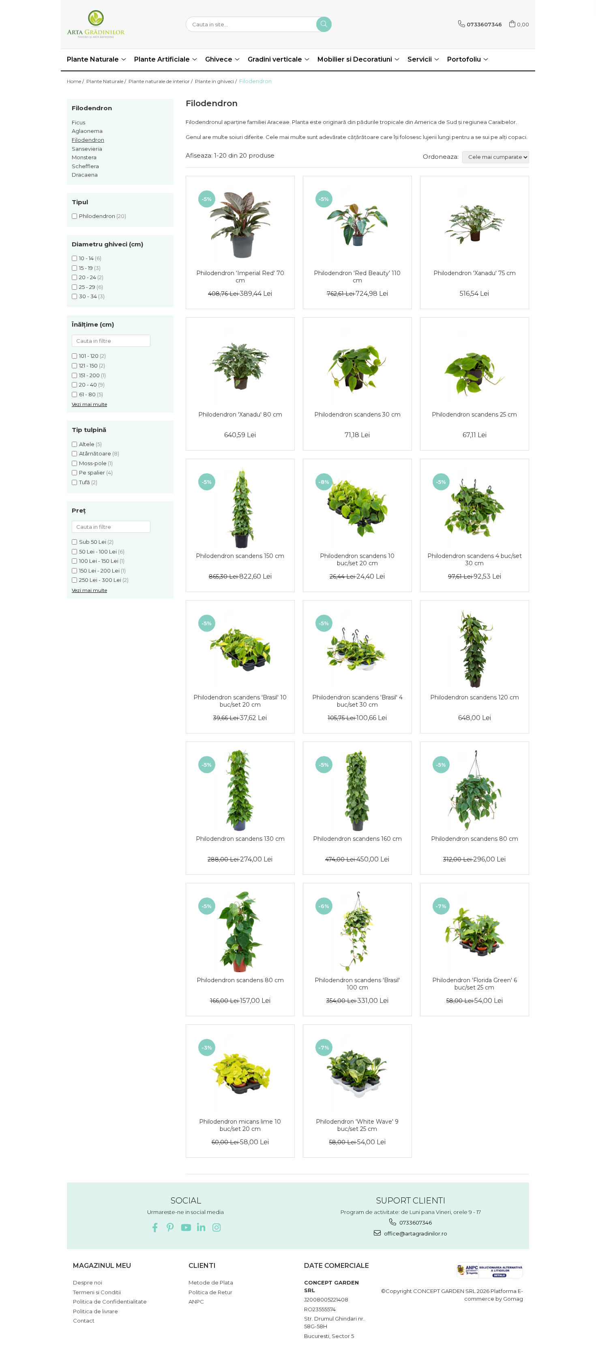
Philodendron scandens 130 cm (240, 838)
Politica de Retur (210, 1292)
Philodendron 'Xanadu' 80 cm (240, 414)
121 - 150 (88, 365)
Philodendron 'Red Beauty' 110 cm (357, 276)
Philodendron (97, 216)
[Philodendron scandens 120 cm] (475, 649)
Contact (83, 1320)
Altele (86, 444)
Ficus (78, 122)
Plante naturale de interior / (161, 81)
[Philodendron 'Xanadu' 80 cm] (240, 366)
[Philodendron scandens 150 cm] (240, 507)
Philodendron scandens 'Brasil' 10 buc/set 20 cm (240, 701)
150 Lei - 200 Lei (99, 570)
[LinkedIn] (201, 1227)
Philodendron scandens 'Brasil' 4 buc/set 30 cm (357, 701)
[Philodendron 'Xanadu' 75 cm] (475, 224)
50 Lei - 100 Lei (98, 551)
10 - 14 (86, 258)
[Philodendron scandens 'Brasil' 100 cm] (357, 931)
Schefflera (85, 166)
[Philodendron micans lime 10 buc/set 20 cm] (240, 1073)
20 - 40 (88, 384)
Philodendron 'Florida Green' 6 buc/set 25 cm (474, 984)
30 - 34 (88, 296)
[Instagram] (216, 1227)
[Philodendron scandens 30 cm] (357, 366)
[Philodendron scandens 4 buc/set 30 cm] (475, 507)
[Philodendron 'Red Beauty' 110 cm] (357, 224)
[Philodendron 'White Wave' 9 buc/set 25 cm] (357, 1073)
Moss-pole (93, 463)
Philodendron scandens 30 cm (357, 414)
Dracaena (85, 174)
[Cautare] (324, 24)
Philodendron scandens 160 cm (357, 838)
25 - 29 (87, 287)
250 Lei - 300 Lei (100, 580)
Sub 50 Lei (92, 542)
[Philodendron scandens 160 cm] (357, 790)
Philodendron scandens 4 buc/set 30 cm (474, 559)
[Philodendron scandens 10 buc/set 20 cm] (357, 507)
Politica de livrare (95, 1311)
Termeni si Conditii (97, 1292)
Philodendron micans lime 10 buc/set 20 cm (240, 1125)
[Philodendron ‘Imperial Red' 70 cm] (240, 224)
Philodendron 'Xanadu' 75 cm (474, 273)
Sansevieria (87, 148)
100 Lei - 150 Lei (98, 561)
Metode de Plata (211, 1282)
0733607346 (415, 1222)
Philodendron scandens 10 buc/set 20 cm (357, 559)
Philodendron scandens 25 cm (474, 414)
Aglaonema (87, 131)
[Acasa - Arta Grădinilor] (107, 24)
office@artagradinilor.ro (415, 1233)
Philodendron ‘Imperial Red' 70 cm (240, 276)
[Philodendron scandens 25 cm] (475, 366)
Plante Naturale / (106, 81)
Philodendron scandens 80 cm (474, 838)
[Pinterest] (170, 1227)
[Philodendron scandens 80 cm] (475, 790)
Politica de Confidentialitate (110, 1301)
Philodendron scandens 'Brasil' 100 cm (357, 984)
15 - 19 (86, 268)
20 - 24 (87, 277)
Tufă (84, 482)
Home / (76, 81)
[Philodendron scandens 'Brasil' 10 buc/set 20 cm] (240, 649)
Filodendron (88, 140)
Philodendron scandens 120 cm (474, 697)
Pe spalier (92, 472)
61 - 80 (87, 394)
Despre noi (87, 1282)
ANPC (196, 1301)
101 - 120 (89, 356)
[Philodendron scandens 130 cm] (240, 790)
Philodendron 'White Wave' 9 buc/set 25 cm (357, 1125)
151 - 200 (89, 375)
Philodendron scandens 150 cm (240, 556)
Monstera (84, 157)
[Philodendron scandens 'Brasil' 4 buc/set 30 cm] (357, 649)
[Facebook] (155, 1227)
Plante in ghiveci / (216, 81)
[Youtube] (185, 1227)
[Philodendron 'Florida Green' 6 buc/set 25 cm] (475, 931)
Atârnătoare (95, 453)
